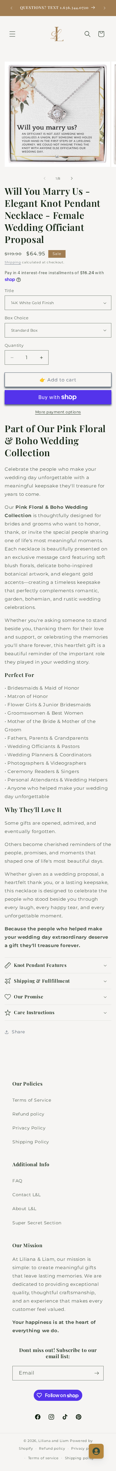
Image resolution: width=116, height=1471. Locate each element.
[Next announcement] (104, 8)
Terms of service (43, 1458)
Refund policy (28, 1114)
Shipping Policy (30, 1142)
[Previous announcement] (11, 8)
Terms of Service (31, 1100)
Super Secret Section (37, 1223)
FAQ (17, 1181)
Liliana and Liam (53, 1441)
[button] (12, 34)
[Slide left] (44, 178)
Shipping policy (79, 1458)
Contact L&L (26, 1194)
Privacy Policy (28, 1128)
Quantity (14, 345)
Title (9, 290)
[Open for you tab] (96, 1451)
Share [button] (18, 1032)
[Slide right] (72, 178)
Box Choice (16, 317)
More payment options (58, 412)
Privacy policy (84, 1448)
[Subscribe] (96, 1373)
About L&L (24, 1208)
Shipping (13, 262)
